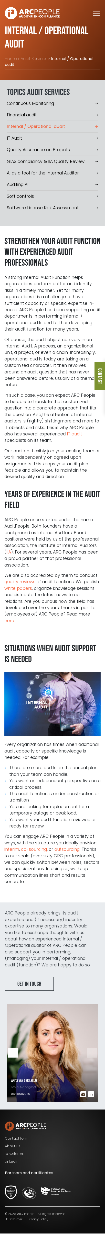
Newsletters (15, 1153)
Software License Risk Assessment (43, 208)
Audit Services (34, 59)
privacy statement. (33, 1237)
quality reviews (19, 582)
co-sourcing (34, 849)
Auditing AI (17, 184)
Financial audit (22, 115)
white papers (18, 588)
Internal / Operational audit (36, 126)
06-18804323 (20, 1094)
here (9, 621)
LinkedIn (12, 1161)
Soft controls (20, 196)
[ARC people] (32, 13)
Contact (99, 376)
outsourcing (67, 849)
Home (11, 59)
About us (13, 1146)
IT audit (74, 434)
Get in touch (29, 983)
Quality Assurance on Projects (38, 150)
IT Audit (14, 138)
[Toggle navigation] (96, 13)
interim (11, 849)
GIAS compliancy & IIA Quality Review (45, 161)
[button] (92, 1053)
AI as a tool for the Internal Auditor (43, 173)
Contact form (17, 1138)
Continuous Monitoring (30, 103)
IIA (8, 552)
